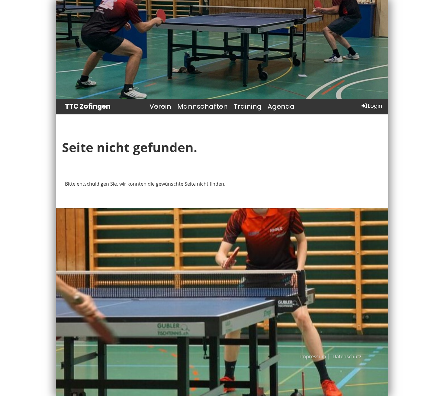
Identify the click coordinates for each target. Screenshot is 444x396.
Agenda (281, 106)
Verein (160, 106)
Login (375, 106)
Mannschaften (202, 106)
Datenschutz (347, 356)
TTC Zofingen (88, 106)
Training (248, 106)
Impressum (313, 356)
